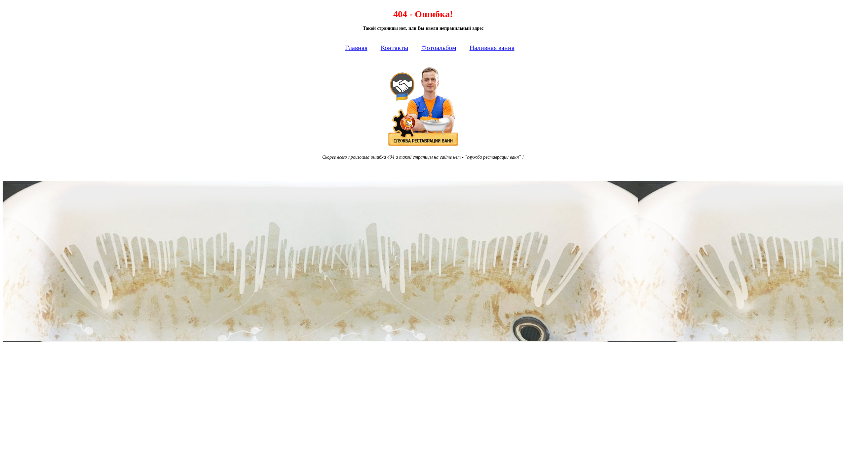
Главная (356, 47)
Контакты (394, 47)
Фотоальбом (438, 47)
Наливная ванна (492, 47)
